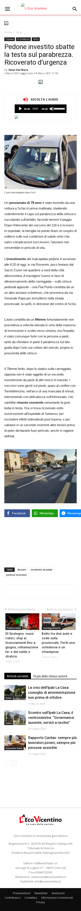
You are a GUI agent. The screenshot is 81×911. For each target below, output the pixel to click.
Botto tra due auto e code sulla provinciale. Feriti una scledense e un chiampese (58, 643)
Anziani (21, 569)
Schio (19, 32)
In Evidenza (23, 39)
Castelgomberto (52, 628)
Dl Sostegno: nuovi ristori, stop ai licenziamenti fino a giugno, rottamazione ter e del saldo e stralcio (21, 645)
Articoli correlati (17, 676)
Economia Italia (14, 748)
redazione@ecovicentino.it (48, 877)
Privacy (40, 902)
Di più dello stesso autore (50, 676)
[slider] (59, 108)
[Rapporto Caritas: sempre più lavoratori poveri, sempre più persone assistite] (15, 742)
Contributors (13, 898)
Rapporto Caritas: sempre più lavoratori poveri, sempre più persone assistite (52, 742)
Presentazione (21, 893)
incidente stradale (41, 569)
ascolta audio (20, 109)
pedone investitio (16, 574)
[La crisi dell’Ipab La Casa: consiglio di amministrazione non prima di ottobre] (15, 692)
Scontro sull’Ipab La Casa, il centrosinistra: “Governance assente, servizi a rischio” (51, 717)
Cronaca (10, 39)
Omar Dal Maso (18, 69)
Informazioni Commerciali (57, 898)
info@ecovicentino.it (47, 881)
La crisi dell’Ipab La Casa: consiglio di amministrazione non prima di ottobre (51, 692)
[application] (41, 108)
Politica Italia (14, 628)
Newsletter (41, 893)
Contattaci (31, 898)
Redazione (58, 893)
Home (8, 32)
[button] (75, 9)
